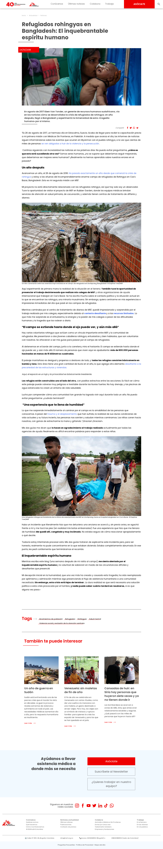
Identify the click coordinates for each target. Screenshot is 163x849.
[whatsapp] (112, 806)
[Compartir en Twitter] (131, 128)
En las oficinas (142, 824)
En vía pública (142, 827)
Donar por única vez (102, 824)
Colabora (95, 3)
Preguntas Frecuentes (66, 845)
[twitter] (94, 806)
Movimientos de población (51, 619)
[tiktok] (106, 806)
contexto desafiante (95, 313)
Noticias (43, 15)
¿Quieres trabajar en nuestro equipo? (111, 784)
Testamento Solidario (103, 827)
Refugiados (70, 619)
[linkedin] (100, 806)
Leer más (28, 723)
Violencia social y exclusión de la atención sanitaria (61, 623)
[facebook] (83, 806)
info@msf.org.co (66, 838)
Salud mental (95, 619)
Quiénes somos (32, 822)
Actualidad (33, 15)
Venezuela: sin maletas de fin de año (80, 690)
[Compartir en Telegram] (137, 128)
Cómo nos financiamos (35, 827)
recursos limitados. (123, 313)
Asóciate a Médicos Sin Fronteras (108, 822)
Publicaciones (65, 824)
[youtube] (89, 806)
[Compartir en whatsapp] (134, 128)
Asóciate (111, 761)
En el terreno (142, 822)
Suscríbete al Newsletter (111, 771)
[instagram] (77, 806)
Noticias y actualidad (69, 820)
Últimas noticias (76, 3)
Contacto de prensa (68, 827)
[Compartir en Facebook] (127, 128)
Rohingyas (82, 619)
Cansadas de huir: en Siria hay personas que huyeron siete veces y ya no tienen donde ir (121, 694)
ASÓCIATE (139, 4)
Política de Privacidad (84, 845)
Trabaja (109, 3)
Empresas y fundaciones (104, 829)
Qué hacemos (31, 824)
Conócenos (57, 3)
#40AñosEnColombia (34, 829)
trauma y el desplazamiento (62, 414)
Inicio (24, 15)
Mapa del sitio (100, 845)
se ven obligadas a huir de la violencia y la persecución (70, 143)
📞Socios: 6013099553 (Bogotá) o (92, 838)
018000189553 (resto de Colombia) (124, 838)
